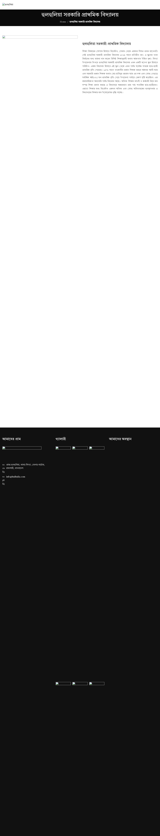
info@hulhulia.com (15, 477)
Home (63, 22)
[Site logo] (7, 4)
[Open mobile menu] (156, 5)
